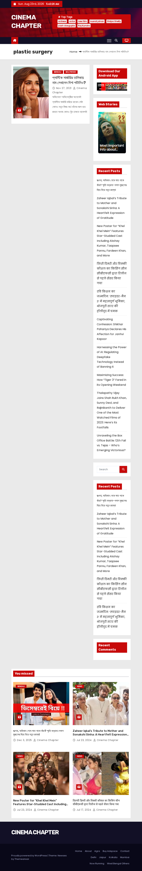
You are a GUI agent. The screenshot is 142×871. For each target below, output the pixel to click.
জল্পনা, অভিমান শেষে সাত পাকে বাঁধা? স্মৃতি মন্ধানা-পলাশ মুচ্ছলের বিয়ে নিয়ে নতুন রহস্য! (112, 185)
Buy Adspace (110, 851)
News (79, 686)
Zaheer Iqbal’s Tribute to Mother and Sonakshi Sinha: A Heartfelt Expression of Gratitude (112, 208)
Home (73, 51)
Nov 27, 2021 (64, 88)
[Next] (124, 133)
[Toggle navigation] (109, 40)
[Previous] (100, 133)
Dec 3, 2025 (25, 740)
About (88, 851)
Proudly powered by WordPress (29, 855)
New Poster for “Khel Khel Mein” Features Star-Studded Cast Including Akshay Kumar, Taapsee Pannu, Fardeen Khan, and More (111, 240)
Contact (124, 851)
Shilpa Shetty (114, 21)
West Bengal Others (118, 863)
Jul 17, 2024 (84, 810)
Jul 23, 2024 (84, 740)
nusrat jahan (97, 21)
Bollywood (71, 72)
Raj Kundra (84, 25)
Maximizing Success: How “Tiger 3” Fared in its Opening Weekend (111, 380)
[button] (117, 40)
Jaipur (102, 857)
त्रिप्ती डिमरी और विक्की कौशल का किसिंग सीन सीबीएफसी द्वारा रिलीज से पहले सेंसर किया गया (112, 273)
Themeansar (22, 859)
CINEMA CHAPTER (35, 832)
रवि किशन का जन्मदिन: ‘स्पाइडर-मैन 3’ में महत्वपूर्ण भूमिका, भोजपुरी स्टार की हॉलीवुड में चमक (111, 301)
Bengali (57, 72)
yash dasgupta (66, 25)
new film (82, 21)
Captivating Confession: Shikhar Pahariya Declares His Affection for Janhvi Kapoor (111, 329)
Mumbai (124, 857)
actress (62, 21)
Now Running (97, 863)
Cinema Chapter (47, 740)
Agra (97, 851)
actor (72, 21)
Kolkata (113, 857)
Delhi (93, 857)
